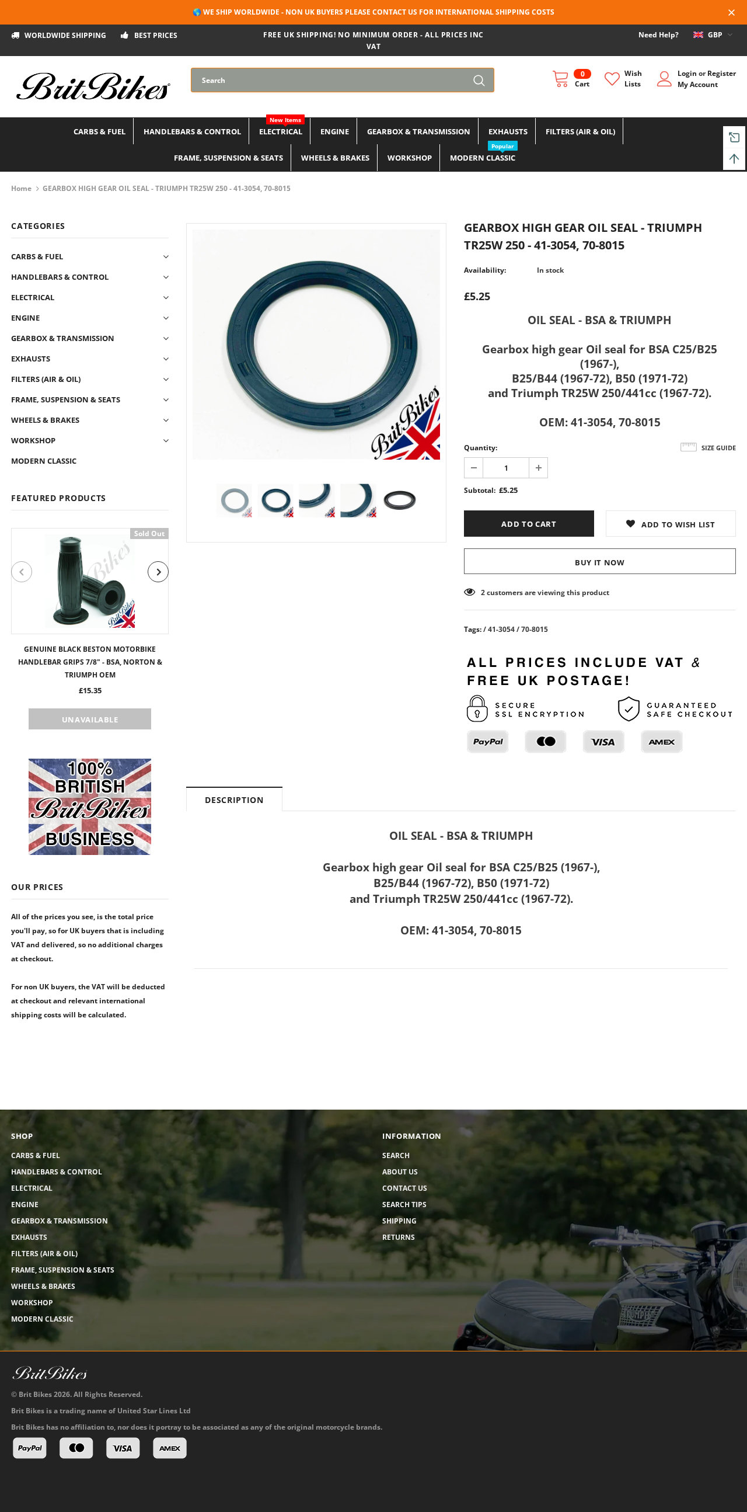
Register (721, 73)
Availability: (485, 270)
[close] (732, 13)
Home (21, 188)
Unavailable (90, 719)
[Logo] (92, 86)
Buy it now (600, 562)
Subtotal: (479, 490)
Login (688, 73)
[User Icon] (665, 78)
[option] (89, 628)
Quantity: (480, 448)
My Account (698, 84)
